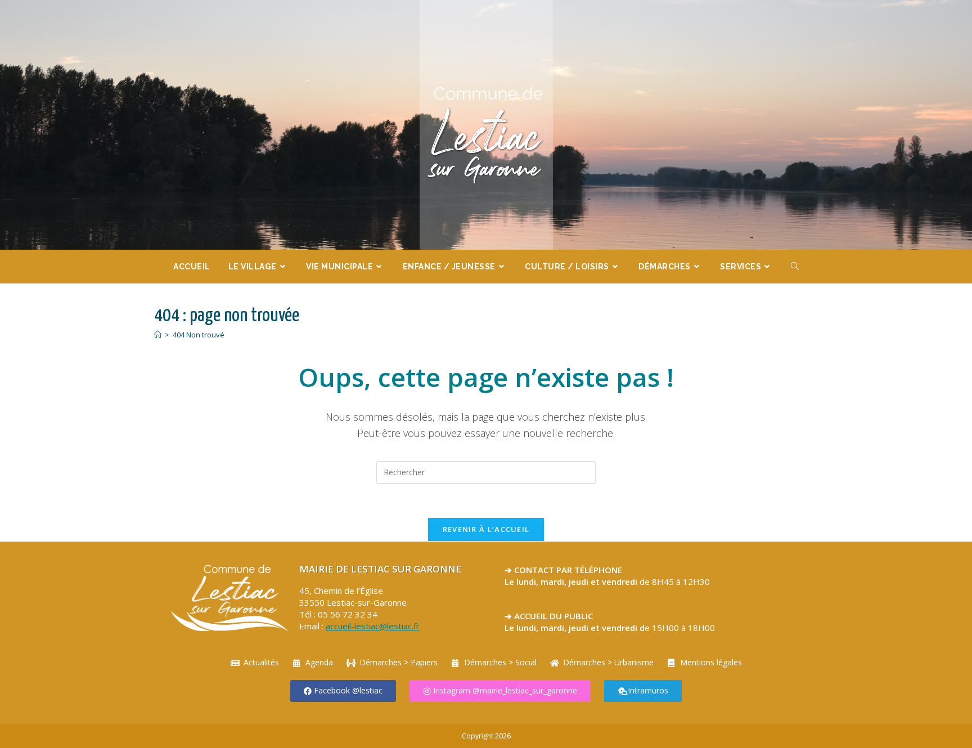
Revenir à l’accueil (486, 529)
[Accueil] (157, 335)
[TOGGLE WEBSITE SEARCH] (795, 266)
